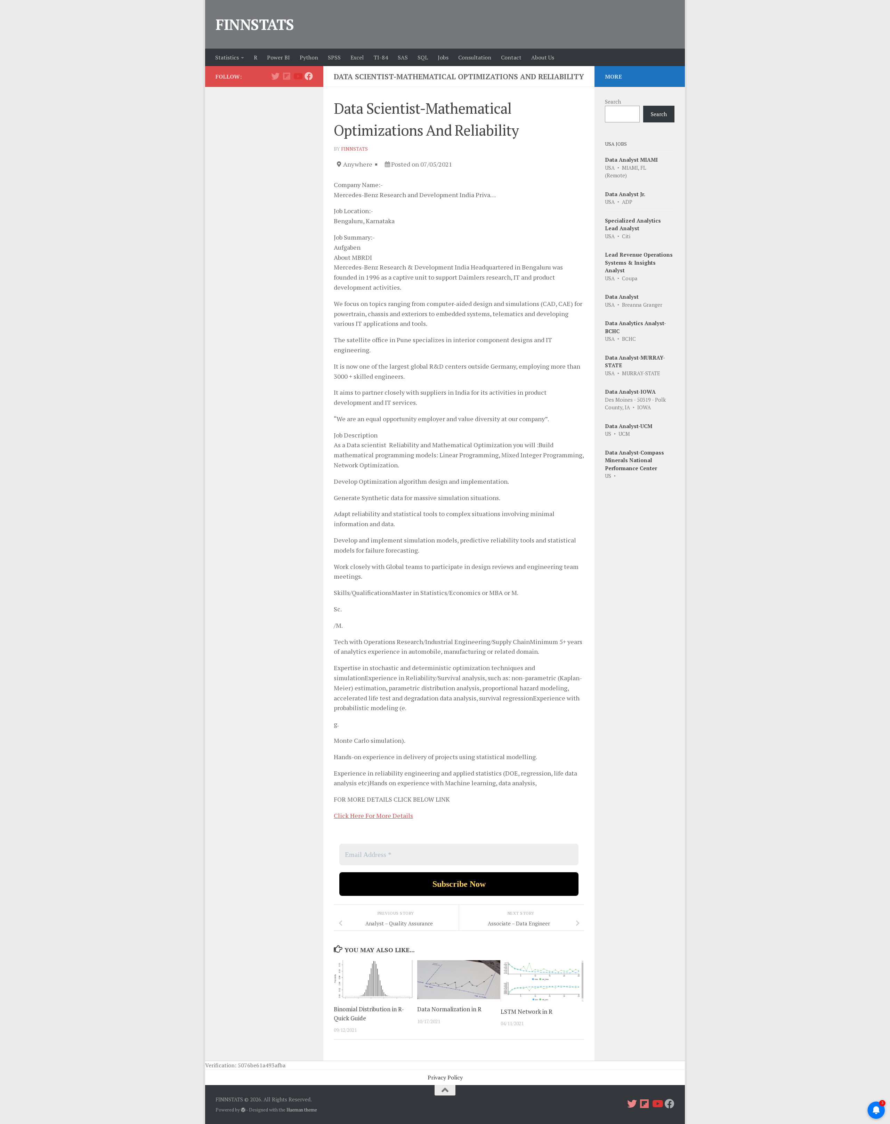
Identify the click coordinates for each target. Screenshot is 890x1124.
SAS (403, 57)
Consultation (474, 57)
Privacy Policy (445, 1077)
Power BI (278, 57)
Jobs (443, 57)
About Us (542, 57)
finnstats (354, 148)
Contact (511, 57)
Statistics (227, 57)
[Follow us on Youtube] (297, 76)
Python (309, 57)
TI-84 (380, 57)
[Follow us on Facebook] (309, 76)
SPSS (334, 57)
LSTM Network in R (526, 1011)
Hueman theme (301, 1110)
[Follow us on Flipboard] (286, 76)
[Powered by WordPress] (243, 1110)
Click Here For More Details (373, 815)
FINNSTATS (255, 24)
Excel (357, 57)
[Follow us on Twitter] (275, 76)
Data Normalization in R (449, 1009)
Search (613, 101)
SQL (423, 57)
